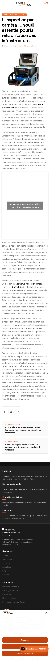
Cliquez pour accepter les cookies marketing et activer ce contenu (25, 205)
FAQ (4, 571)
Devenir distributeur (10, 587)
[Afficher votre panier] (45, 3)
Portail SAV (6, 594)
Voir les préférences (25, 653)
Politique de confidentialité (14, 659)
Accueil (5, 555)
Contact (5, 574)
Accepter (25, 640)
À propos (6, 563)
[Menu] (3, 3)
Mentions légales (9, 598)
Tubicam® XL (7, 559)
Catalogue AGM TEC (10, 590)
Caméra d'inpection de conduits (14, 14)
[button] (46, 613)
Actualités (6, 567)
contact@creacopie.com (28, 46)
